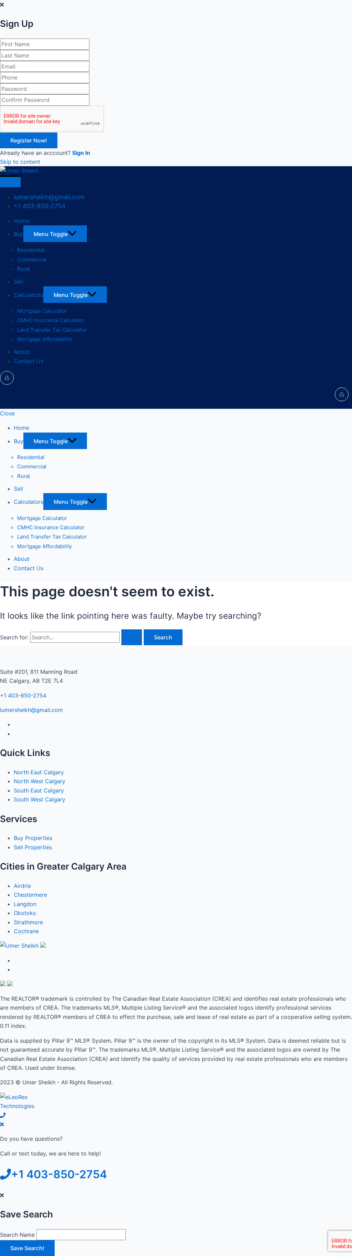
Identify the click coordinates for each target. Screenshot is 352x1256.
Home (21, 220)
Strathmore (28, 922)
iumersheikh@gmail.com (49, 197)
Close (7, 413)
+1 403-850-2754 (40, 206)
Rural (23, 269)
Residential (30, 250)
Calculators (28, 294)
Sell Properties (33, 847)
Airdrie (22, 885)
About (22, 351)
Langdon (25, 904)
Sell (18, 281)
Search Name (17, 1234)
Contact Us (28, 361)
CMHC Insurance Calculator (51, 320)
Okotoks (25, 912)
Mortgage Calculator (42, 311)
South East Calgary (39, 790)
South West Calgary (39, 799)
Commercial (31, 259)
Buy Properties (33, 837)
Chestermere (30, 894)
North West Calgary (39, 781)
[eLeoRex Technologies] (26, 1106)
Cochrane (26, 931)
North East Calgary (39, 772)
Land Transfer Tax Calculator (52, 330)
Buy (18, 234)
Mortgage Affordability (44, 339)
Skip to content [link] (20, 161)
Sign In (81, 152)
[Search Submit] (131, 637)
